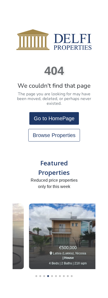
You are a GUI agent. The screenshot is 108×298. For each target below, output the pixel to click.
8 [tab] (64, 276)
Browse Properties (54, 135)
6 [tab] (56, 276)
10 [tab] (72, 276)
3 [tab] (44, 276)
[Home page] (54, 39)
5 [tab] (52, 276)
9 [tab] (68, 276)
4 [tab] (48, 276)
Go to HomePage (54, 118)
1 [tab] (36, 276)
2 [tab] (40, 276)
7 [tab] (60, 276)
